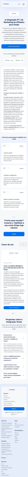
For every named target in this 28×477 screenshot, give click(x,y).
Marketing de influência (5, 445)
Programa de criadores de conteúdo (6, 451)
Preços (3, 457)
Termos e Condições (8, 403)
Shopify (16, 438)
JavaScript (17, 434)
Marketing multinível (5, 437)
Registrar (14, 408)
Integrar (14, 234)
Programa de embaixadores (6, 454)
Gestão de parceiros (5, 449)
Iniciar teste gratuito (14, 46)
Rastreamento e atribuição (6, 423)
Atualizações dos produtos (6, 467)
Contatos (5, 399)
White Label (3, 433)
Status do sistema (5, 475)
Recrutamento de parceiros (6, 425)
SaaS (16, 423)
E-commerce (17, 426)
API (2, 471)
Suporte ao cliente (4, 465)
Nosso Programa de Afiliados (9, 401)
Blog (2, 464)
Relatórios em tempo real (6, 431)
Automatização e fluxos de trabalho (6, 429)
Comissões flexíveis (5, 426)
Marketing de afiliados (5, 443)
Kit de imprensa (7, 397)
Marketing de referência (5, 447)
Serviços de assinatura (19, 425)
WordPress (17, 440)
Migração (3, 473)
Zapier (16, 442)
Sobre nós (5, 395)
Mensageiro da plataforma (6, 435)
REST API (16, 432)
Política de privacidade (8, 405)
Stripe (16, 436)
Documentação (4, 469)
